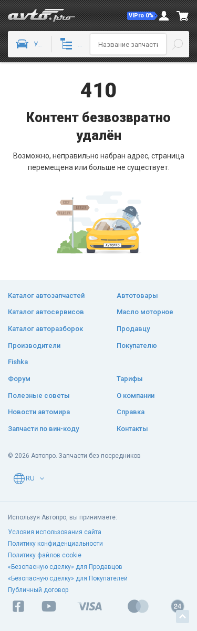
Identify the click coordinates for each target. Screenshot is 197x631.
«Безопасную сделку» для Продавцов (65, 566)
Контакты (132, 429)
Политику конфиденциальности (55, 543)
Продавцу (133, 329)
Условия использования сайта (54, 532)
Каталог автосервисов (46, 312)
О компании (135, 395)
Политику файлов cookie (44, 555)
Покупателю (137, 345)
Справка (130, 412)
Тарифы (130, 379)
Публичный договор (38, 590)
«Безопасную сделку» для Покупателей (68, 578)
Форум (19, 379)
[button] (142, 16)
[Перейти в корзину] (183, 15)
